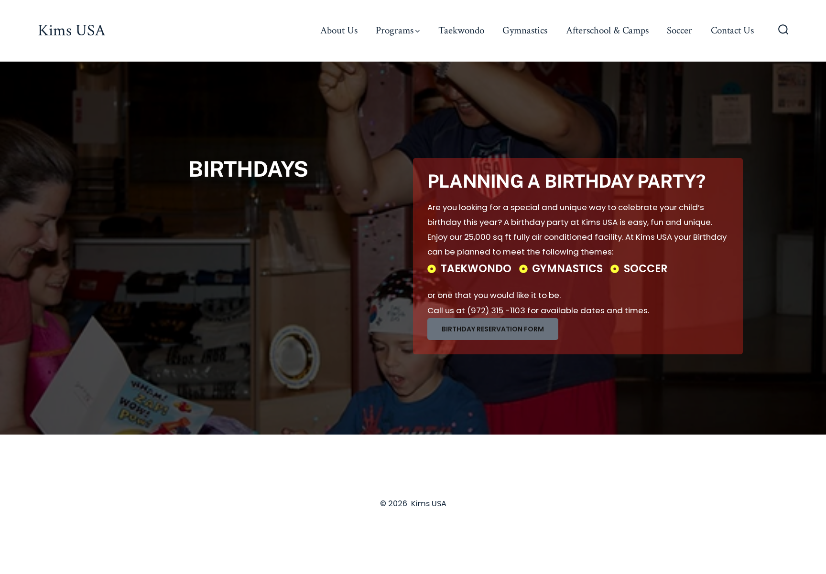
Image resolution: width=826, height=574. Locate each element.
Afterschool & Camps (607, 30)
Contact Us (732, 30)
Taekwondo (461, 30)
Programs (394, 30)
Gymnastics (524, 30)
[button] (492, 329)
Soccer (679, 30)
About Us (339, 30)
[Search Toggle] (783, 31)
